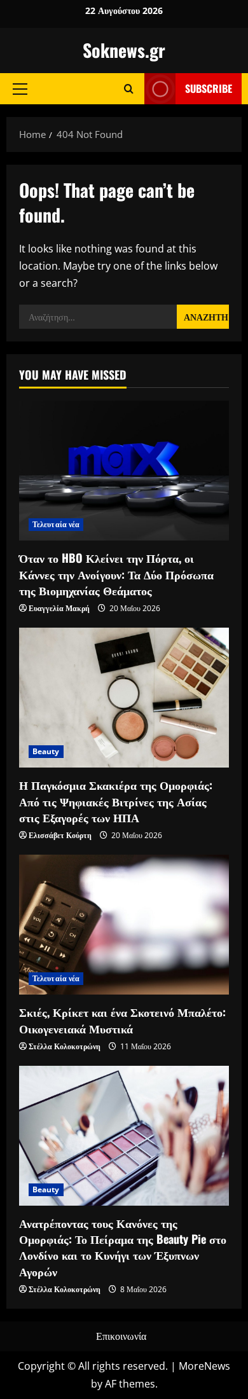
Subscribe (208, 88)
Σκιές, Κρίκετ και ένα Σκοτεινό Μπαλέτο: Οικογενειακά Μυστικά (122, 1019)
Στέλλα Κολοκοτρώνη (64, 1046)
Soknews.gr (124, 50)
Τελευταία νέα (55, 524)
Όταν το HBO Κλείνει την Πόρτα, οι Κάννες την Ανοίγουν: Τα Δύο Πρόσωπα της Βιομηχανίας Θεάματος (116, 573)
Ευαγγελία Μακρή (59, 608)
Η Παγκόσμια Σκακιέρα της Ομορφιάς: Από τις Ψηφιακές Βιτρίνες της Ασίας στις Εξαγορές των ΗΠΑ (115, 800)
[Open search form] (129, 88)
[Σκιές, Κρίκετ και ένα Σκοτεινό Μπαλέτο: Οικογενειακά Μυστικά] (124, 925)
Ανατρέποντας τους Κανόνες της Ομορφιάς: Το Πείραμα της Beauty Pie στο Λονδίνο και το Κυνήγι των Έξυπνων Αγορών (122, 1247)
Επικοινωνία (121, 1336)
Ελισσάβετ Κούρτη (60, 835)
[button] (20, 88)
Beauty (46, 751)
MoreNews (204, 1366)
